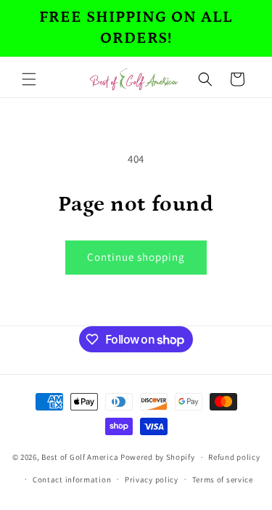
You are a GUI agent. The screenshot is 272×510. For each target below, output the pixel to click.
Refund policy (234, 457)
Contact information (72, 479)
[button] (29, 79)
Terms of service (222, 479)
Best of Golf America (79, 457)
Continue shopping (136, 257)
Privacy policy (151, 479)
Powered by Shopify (157, 457)
